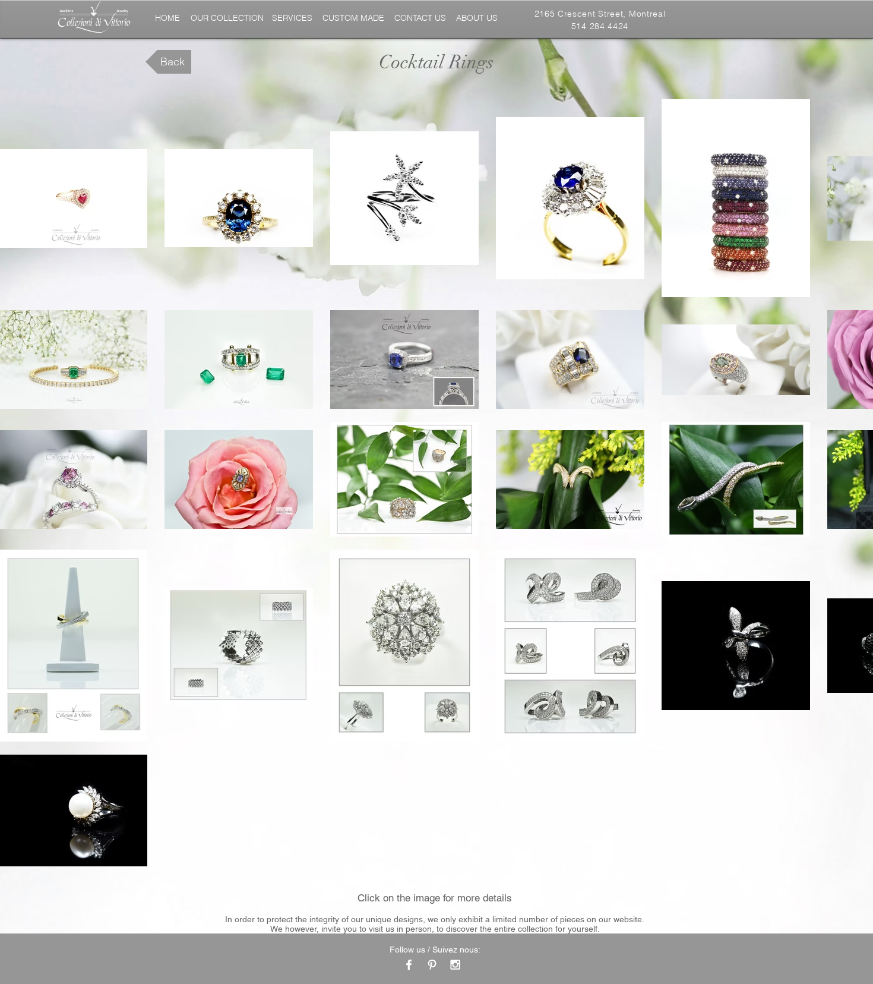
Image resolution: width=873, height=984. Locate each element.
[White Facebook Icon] (409, 965)
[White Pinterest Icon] (432, 965)
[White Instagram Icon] (455, 965)
